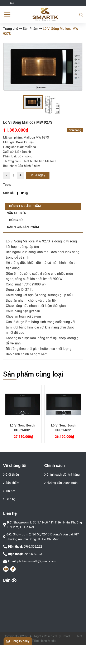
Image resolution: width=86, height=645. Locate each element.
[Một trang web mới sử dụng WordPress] (45, 14)
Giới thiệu (12, 474)
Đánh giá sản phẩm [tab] (23, 227)
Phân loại (9, 156)
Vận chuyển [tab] (17, 213)
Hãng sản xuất (13, 147)
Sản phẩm (12, 483)
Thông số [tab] (15, 220)
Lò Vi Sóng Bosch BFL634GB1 (22, 428)
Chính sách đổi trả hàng (63, 474)
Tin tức (10, 491)
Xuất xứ (8, 152)
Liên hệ (10, 499)
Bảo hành (9, 166)
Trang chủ (10, 29)
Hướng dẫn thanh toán (62, 483)
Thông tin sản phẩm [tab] (24, 206)
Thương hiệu (11, 161)
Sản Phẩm (30, 29)
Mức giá (8, 142)
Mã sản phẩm (12, 137)
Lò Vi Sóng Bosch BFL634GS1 (63, 428)
